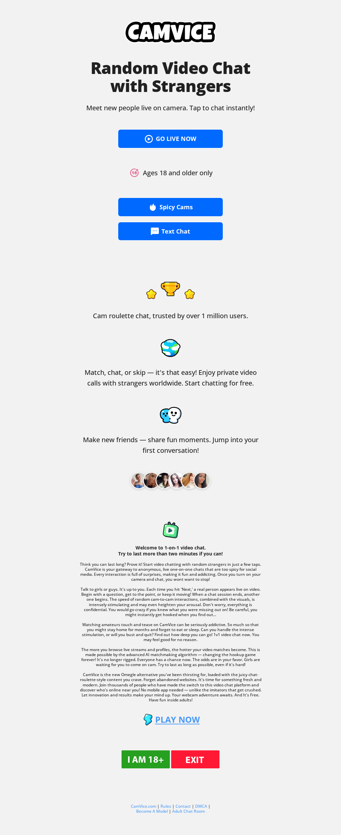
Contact (183, 806)
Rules (166, 806)
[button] (170, 138)
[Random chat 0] (139, 480)
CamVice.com (143, 806)
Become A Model (152, 811)
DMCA (201, 806)
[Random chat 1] (151, 480)
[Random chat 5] (202, 480)
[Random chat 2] (164, 480)
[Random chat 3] (176, 480)
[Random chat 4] (189, 480)
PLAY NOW (177, 719)
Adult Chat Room (188, 811)
